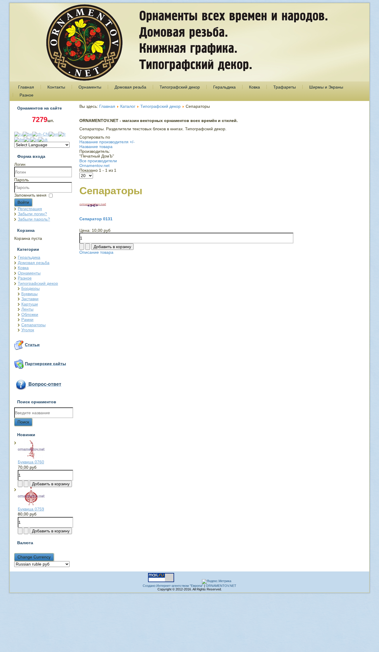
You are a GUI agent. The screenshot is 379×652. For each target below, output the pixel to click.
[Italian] (27, 138)
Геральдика (224, 87)
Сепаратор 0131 (96, 218)
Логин (19, 164)
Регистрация (30, 208)
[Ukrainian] (43, 138)
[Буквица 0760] (31, 457)
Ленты (27, 309)
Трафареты (284, 87)
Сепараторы (33, 324)
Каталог (127, 106)
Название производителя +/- (107, 141)
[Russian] (18, 133)
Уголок (27, 329)
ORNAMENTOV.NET (221, 585)
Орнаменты (89, 87)
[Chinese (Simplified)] (40, 133)
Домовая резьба (130, 87)
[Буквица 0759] (31, 503)
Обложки (29, 314)
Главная (26, 87)
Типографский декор (180, 87)
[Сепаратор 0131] (92, 205)
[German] (19, 138)
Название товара (96, 146)
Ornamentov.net (94, 165)
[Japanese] (34, 138)
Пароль (21, 179)
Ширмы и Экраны (326, 87)
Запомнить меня (30, 195)
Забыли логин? (32, 213)
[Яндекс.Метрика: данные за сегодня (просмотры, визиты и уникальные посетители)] (216, 581)
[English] (53, 133)
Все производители (98, 160)
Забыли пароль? (34, 219)
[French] (62, 133)
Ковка (254, 87)
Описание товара (96, 252)
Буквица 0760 (31, 462)
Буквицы (29, 293)
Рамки (27, 319)
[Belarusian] (27, 133)
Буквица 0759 (31, 509)
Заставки (29, 298)
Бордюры (30, 288)
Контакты (56, 87)
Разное (26, 95)
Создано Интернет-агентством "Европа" (173, 585)
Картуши (29, 304)
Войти (23, 202)
